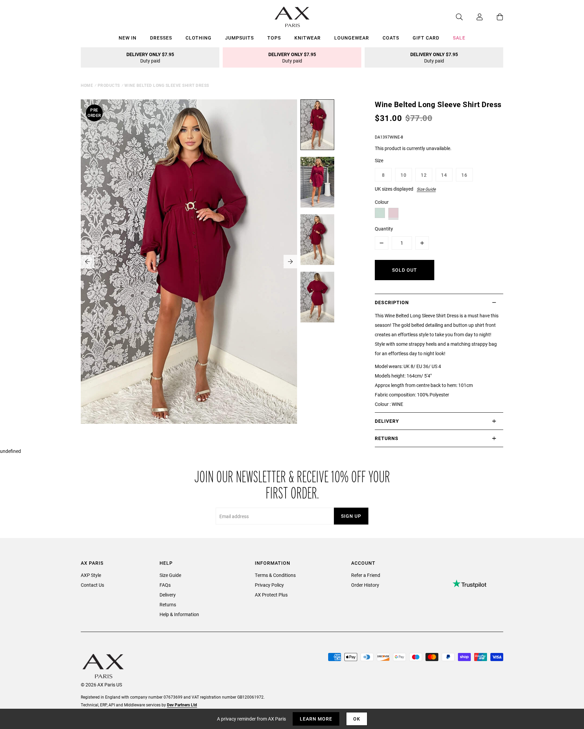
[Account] (473, 17)
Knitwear (307, 37)
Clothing (199, 37)
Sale (459, 37)
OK (356, 718)
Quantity (384, 228)
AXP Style (91, 575)
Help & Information (179, 614)
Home (87, 85)
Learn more (316, 718)
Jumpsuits (239, 37)
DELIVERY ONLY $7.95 (150, 57)
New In (128, 37)
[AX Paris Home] (292, 17)
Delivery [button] (387, 421)
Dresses (161, 37)
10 (403, 175)
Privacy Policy (269, 585)
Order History (365, 585)
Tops (274, 37)
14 (444, 175)
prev (87, 261)
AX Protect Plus (271, 594)
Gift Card (426, 37)
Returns (168, 604)
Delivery (168, 594)
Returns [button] (386, 438)
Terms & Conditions (275, 575)
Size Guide (426, 189)
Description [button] (392, 302)
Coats (391, 37)
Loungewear (351, 37)
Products (109, 85)
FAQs (165, 585)
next (290, 261)
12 (424, 175)
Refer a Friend (365, 575)
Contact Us (92, 585)
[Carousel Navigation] (189, 261)
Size (379, 160)
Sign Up (351, 516)
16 (464, 175)
